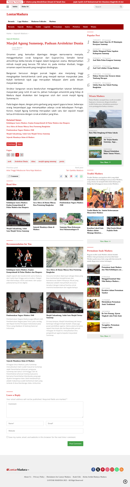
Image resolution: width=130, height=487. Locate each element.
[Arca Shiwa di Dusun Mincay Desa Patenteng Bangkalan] (45, 193)
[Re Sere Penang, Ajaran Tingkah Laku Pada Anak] (93, 315)
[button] (121, 7)
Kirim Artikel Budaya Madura (95, 477)
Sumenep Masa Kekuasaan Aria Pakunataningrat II (70, 228)
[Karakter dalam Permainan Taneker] (93, 292)
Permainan (57, 27)
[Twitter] (98, 469)
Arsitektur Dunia (21, 161)
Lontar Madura (17, 48)
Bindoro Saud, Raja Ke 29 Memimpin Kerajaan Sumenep (107, 43)
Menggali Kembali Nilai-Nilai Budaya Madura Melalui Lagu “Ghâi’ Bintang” (111, 280)
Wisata (93, 27)
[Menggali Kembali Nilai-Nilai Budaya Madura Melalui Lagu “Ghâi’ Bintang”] (93, 281)
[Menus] (8, 7)
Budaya (29, 27)
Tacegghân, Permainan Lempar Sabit (110, 326)
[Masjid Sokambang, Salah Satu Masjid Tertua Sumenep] (18, 219)
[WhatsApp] (117, 469)
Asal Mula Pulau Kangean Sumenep (107, 60)
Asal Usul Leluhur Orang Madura (106, 68)
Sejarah (20, 27)
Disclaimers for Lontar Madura (59, 477)
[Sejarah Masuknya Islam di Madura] (45, 219)
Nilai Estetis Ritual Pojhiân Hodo (114, 229)
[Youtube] (112, 469)
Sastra (67, 27)
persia (62, 161)
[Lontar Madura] (17, 14)
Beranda (11, 21)
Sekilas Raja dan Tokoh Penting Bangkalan (105, 86)
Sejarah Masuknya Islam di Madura (20, 137)
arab (9, 161)
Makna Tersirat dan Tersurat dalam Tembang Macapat (106, 77)
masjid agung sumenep (47, 161)
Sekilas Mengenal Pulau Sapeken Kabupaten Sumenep (105, 52)
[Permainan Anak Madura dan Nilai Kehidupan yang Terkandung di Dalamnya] (93, 269)
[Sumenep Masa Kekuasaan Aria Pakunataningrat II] (71, 219)
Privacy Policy (38, 477)
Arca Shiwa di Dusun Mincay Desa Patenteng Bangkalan (28, 127)
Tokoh (85, 27)
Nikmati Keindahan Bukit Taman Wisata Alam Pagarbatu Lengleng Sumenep (112, 152)
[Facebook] (93, 469)
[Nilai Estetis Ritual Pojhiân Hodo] (115, 221)
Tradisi (38, 27)
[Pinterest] (103, 469)
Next (20, 144)
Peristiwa (76, 27)
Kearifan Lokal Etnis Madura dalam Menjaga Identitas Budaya (95, 230)
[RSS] (121, 469)
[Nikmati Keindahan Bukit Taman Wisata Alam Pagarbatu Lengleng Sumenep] (95, 153)
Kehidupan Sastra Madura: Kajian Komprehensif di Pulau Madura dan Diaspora (38, 123)
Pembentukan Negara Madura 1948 (20, 130)
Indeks (15, 6)
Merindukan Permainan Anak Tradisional (111, 303)
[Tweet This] (66, 176)
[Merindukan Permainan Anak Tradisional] (93, 304)
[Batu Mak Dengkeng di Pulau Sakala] (105, 119)
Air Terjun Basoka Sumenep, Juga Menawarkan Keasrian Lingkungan (112, 141)
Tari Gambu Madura (74, 169)
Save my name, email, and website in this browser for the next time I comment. (42, 437)
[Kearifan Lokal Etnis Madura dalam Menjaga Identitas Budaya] (95, 221)
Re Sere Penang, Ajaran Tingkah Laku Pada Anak (112, 315)
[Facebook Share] (61, 176)
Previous (11, 144)
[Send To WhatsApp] (81, 176)
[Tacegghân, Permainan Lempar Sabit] (93, 327)
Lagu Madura (23, 21)
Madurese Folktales (38, 21)
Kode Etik (77, 477)
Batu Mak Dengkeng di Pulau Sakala (103, 133)
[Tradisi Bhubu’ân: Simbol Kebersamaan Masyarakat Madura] (105, 198)
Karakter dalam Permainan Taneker (112, 291)
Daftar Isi (25, 6)
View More (104, 162)
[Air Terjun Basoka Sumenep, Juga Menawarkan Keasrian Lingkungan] (95, 141)
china (33, 161)
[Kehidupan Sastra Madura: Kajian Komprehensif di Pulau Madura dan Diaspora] (18, 193)
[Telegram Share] (76, 176)
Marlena (52, 21)
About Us (27, 477)
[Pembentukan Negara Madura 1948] (71, 193)
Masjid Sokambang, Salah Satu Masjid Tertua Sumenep (28, 134)
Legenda (47, 27)
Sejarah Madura (12, 39)
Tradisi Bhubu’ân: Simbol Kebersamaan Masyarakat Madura (102, 211)
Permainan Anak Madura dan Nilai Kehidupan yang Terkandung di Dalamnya (112, 268)
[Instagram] (107, 469)
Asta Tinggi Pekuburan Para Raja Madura (23, 169)
